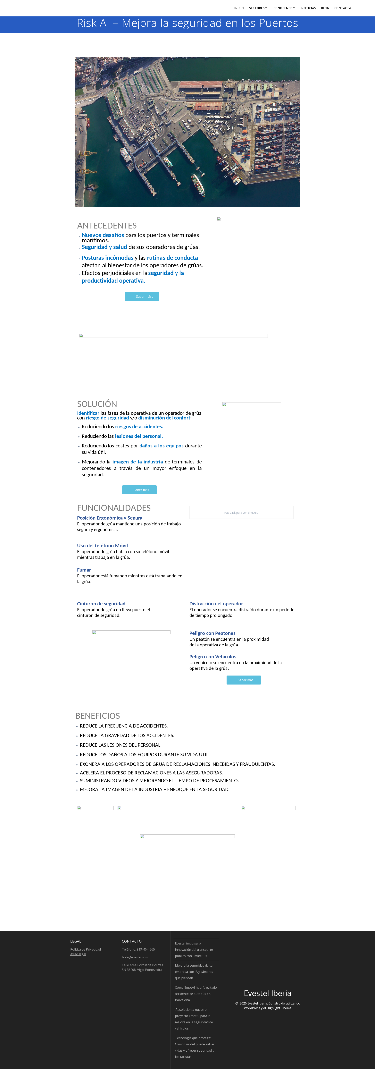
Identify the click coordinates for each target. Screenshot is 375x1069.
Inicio (239, 8)
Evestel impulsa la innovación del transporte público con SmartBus (194, 949)
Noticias (308, 8)
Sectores (257, 8)
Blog (325, 8)
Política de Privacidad (85, 949)
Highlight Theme (279, 1008)
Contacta (342, 8)
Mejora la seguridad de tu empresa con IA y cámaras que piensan (194, 971)
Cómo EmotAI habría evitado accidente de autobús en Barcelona (196, 993)
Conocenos (283, 8)
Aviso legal (78, 954)
